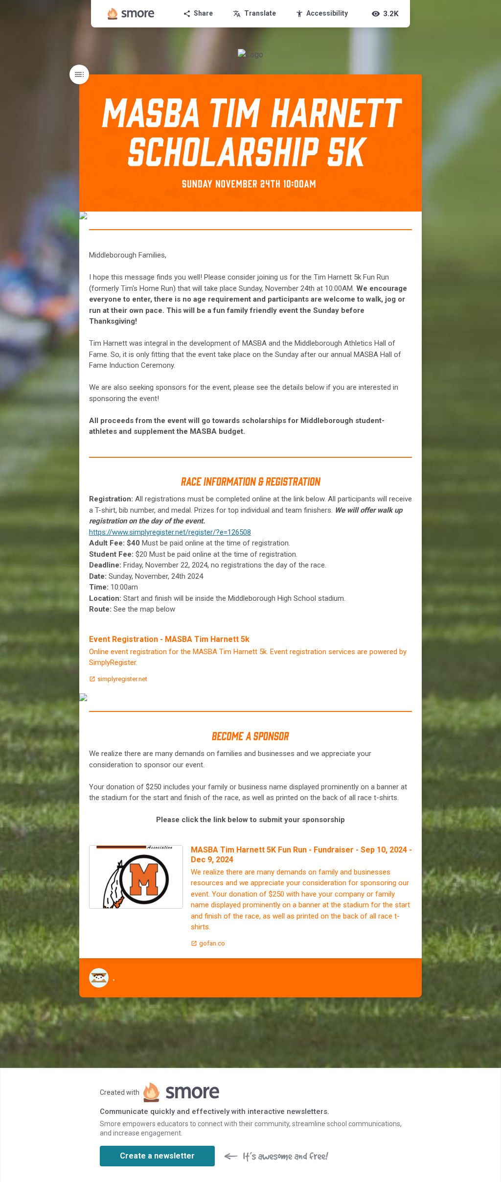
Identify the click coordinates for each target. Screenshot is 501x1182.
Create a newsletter (157, 1155)
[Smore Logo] (131, 14)
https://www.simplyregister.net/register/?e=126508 (170, 532)
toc (79, 74)
